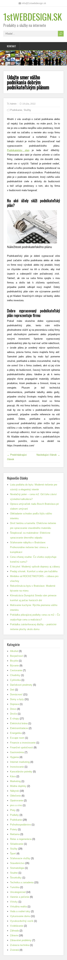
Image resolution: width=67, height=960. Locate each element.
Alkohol (14, 651)
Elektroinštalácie (19, 728)
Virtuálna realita (18, 906)
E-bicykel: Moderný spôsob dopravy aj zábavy (35, 566)
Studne (14, 872)
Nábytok (14, 790)
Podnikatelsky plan (18, 150)
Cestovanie (16, 670)
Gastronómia (17, 752)
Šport (13, 853)
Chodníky (15, 675)
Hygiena (14, 757)
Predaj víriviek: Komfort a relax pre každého (34, 571)
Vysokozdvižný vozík (21, 921)
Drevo (13, 709)
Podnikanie (16, 110)
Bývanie (14, 665)
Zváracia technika (19, 945)
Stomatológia (17, 868)
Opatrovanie (16, 800)
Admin (13, 104)
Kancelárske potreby (21, 771)
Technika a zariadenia (22, 882)
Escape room (17, 737)
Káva (13, 776)
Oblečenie (15, 795)
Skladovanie (16, 843)
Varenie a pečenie (19, 896)
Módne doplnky (18, 786)
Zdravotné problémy (20, 940)
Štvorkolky (16, 877)
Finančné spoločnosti (21, 747)
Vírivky (14, 901)
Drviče (13, 713)
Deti (12, 689)
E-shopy (14, 718)
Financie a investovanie (23, 742)
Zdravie (14, 935)
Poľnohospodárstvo (20, 824)
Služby (27, 110)
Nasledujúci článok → (48, 454)
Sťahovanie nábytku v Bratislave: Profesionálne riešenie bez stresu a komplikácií (29, 547)
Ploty (13, 810)
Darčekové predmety (21, 684)
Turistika (14, 887)
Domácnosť (16, 694)
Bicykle (14, 660)
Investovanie (17, 766)
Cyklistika (15, 680)
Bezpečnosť (16, 656)
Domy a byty (17, 699)
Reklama (15, 834)
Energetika (16, 733)
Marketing (15, 781)
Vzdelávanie (16, 925)
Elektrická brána (19, 723)
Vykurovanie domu (20, 916)
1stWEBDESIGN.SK (32, 16)
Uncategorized (17, 892)
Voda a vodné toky (20, 911)
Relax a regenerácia (20, 839)
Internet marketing (20, 762)
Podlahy (14, 815)
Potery (13, 829)
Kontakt (11, 46)
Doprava (14, 704)
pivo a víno (16, 805)
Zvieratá (14, 950)
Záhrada (14, 930)
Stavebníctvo (17, 863)
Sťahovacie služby (20, 858)
